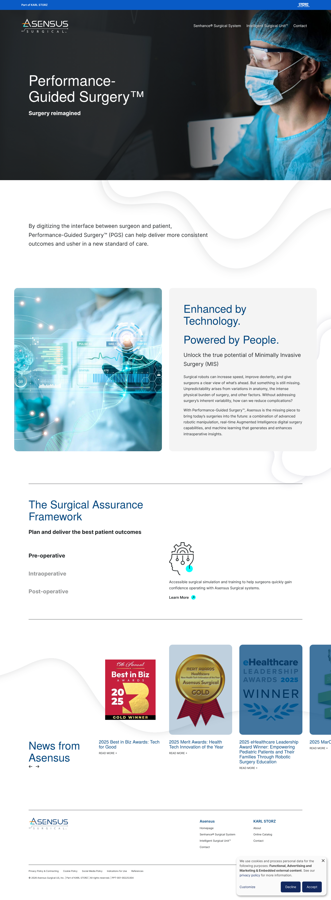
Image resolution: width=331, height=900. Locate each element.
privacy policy (250, 875)
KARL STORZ (264, 821)
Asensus (207, 821)
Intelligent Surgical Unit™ (267, 25)
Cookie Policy (70, 871)
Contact (300, 25)
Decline (290, 887)
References (137, 871)
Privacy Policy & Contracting (44, 871)
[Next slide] (37, 766)
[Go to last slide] (30, 766)
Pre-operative (47, 555)
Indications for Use (117, 871)
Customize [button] (247, 887)
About (257, 828)
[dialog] (281, 876)
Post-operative (48, 591)
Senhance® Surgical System (217, 25)
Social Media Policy (92, 871)
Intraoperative (47, 573)
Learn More (179, 597)
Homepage (207, 828)
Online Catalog (262, 834)
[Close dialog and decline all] (323, 859)
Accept (312, 887)
